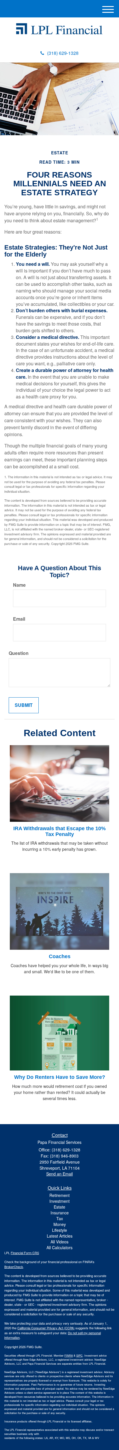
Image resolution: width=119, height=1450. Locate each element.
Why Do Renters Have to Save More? (59, 1077)
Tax (59, 1218)
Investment (59, 1201)
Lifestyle (59, 1230)
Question (19, 653)
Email (19, 619)
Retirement (59, 1195)
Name (19, 585)
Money (59, 1224)
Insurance (60, 1213)
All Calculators (59, 1247)
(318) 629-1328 (63, 53)
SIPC (79, 1355)
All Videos (59, 1242)
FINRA (68, 1355)
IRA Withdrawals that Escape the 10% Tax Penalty (59, 831)
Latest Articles (59, 1236)
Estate (59, 1207)
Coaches (59, 956)
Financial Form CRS (25, 1252)
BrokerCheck (13, 1266)
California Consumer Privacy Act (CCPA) (46, 1328)
